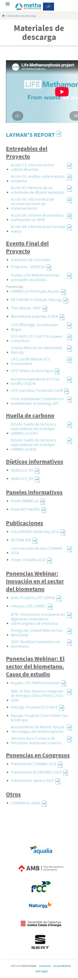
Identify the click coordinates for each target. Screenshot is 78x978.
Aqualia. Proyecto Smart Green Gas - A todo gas (40, 717)
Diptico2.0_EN (22, 478)
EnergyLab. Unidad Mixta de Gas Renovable (36, 631)
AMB (40, 868)
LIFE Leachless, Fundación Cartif (37, 390)
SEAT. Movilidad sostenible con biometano (35, 642)
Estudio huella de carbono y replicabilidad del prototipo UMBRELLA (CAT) (33, 425)
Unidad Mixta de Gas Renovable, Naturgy (37, 348)
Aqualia (40, 850)
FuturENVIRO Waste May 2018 (35, 531)
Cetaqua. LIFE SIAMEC (28, 606)
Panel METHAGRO (25, 509)
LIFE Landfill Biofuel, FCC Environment (30, 360)
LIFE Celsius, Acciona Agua (32, 370)
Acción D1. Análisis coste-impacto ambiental (37, 177)
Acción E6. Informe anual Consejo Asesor (38, 227)
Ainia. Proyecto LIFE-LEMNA (33, 597)
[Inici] (3, 16)
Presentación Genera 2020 (32, 780)
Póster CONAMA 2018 (28, 560)
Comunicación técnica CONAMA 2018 (36, 549)
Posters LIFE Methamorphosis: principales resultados (35, 276)
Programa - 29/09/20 (28, 266)
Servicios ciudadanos (40, 887)
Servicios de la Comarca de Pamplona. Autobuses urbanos (36, 739)
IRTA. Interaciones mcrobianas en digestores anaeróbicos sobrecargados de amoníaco (38, 615)
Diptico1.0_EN (22, 470)
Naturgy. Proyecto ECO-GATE (34, 707)
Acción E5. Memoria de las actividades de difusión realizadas (37, 188)
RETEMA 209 (21, 540)
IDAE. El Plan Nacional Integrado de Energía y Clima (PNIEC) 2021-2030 (37, 692)
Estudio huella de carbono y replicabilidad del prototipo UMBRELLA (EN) (33, 441)
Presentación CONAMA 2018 (33, 764)
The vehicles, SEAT (26, 308)
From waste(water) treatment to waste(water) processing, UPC (37, 400)
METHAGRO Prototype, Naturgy (36, 299)
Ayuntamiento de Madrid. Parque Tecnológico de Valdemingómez (37, 728)
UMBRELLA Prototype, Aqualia (35, 291)
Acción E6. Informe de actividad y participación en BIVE (37, 216)
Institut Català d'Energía (40, 923)
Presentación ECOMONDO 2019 (36, 772)
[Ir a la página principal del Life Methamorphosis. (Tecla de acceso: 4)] (39, 7)
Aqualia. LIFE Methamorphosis (35, 683)
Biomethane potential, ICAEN (34, 316)
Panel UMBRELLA (25, 501)
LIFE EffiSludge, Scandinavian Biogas (34, 326)
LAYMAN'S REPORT (30, 134)
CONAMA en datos (25, 803)
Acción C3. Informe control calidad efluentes (32, 166)
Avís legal (42, 971)
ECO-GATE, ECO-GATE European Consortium (37, 337)
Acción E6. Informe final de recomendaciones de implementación (32, 200)
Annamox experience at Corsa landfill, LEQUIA (35, 380)
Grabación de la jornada (30, 259)
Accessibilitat (62, 966)
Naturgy (40, 905)
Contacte (45, 966)
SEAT (40, 942)
